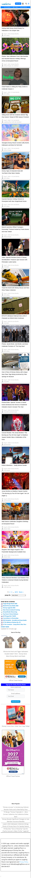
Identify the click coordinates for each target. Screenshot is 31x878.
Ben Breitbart (18, 122)
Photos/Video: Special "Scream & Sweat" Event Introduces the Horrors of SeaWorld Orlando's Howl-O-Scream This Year (14, 405)
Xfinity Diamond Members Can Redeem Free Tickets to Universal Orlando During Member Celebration (15, 580)
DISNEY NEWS (5, 627)
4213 (16, 592)
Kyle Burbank (7, 444)
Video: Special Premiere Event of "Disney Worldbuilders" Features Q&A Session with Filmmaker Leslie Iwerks (14, 260)
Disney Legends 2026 (9, 608)
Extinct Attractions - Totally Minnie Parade (14, 465)
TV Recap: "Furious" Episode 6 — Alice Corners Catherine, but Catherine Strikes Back (15, 814)
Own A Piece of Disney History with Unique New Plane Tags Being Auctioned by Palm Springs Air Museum (14, 374)
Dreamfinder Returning (10, 612)
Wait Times (15, 7)
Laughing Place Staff (9, 122)
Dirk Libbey (6, 35)
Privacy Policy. (24, 862)
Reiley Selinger (7, 66)
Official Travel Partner (16, 680)
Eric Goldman (15, 66)
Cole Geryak (7, 470)
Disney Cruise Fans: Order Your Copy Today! (16, 726)
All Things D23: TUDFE (9, 616)
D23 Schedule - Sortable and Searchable (15, 620)
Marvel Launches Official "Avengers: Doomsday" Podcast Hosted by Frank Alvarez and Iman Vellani (15, 229)
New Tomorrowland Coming (11, 610)
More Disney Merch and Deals (15, 656)
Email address (15, 693)
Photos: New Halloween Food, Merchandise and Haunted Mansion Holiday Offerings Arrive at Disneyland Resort (15, 59)
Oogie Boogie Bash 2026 (10, 603)
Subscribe (18, 3)
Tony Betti (6, 267)
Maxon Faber (7, 528)
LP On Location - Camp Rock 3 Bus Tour (14, 624)
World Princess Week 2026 (10, 606)
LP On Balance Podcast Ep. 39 (11, 622)
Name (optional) (16, 687)
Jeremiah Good (13, 412)
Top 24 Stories (23, 7)
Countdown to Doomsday (10, 618)
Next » (21, 592)
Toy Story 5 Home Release (10, 614)
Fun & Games (7, 7)
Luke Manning (7, 587)
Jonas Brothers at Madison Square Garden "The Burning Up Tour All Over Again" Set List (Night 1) (15, 493)
